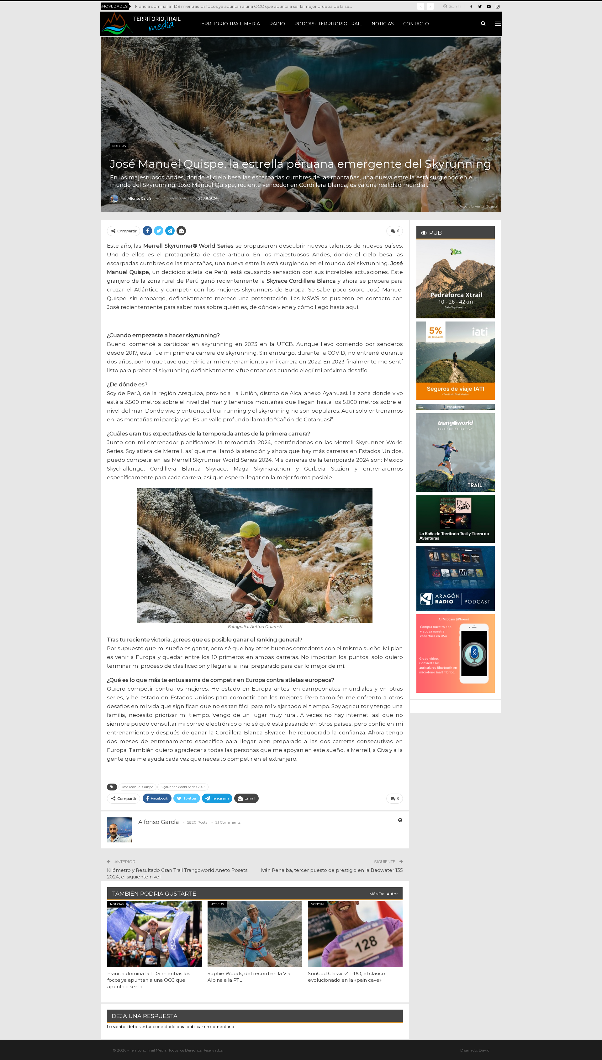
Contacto (416, 24)
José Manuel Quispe (137, 787)
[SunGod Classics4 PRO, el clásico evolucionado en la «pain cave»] (355, 934)
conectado (164, 1026)
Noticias (383, 24)
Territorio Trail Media (229, 24)
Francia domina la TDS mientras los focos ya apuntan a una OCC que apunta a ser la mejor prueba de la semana (248, 6)
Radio (277, 24)
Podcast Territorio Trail (328, 24)
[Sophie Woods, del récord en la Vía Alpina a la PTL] (255, 934)
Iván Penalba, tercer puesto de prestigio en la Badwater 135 (332, 870)
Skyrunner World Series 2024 (183, 787)
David (484, 1050)
